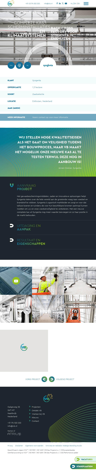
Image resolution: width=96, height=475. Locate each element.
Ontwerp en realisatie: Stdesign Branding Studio (64, 446)
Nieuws (35, 417)
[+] (48, 281)
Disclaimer (19, 446)
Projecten (36, 407)
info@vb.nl (48, 3)
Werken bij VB (38, 414)
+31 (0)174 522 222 (33, 3)
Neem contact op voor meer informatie (38, 117)
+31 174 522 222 (14, 422)
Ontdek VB (36, 410)
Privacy (10, 446)
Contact (35, 421)
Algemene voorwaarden (34, 446)
